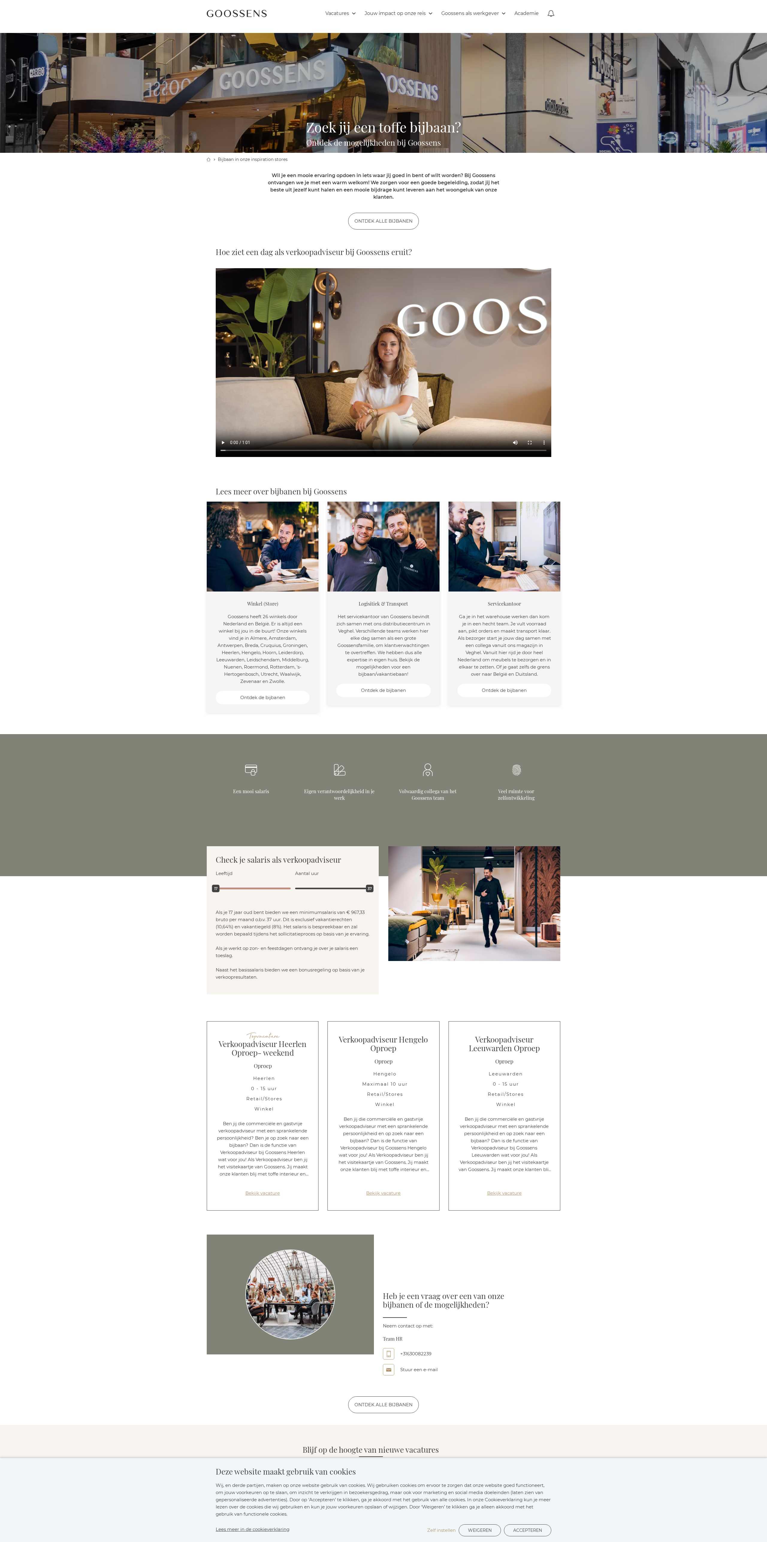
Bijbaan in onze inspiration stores (253, 159)
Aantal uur (307, 873)
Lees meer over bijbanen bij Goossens (281, 492)
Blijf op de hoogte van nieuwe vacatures (371, 1450)
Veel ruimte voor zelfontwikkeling (516, 794)
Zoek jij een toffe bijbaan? (383, 128)
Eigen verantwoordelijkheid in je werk (339, 794)
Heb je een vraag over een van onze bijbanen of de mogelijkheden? (443, 1300)
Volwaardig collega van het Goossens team (428, 794)
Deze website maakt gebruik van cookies (286, 1472)
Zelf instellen (441, 1530)
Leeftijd (224, 873)
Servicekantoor (504, 603)
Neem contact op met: (408, 1326)
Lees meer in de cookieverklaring (252, 1529)
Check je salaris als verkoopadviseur (278, 860)
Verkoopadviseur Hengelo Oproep (383, 1044)
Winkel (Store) (262, 603)
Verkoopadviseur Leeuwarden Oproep (504, 1044)
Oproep (263, 1066)
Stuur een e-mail (419, 1369)
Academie (526, 13)
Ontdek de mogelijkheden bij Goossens (373, 143)
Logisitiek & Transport (383, 603)
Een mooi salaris (251, 791)
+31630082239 (415, 1354)
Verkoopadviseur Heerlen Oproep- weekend (263, 1048)
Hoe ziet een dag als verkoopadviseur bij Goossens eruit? (314, 252)
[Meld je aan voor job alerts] (551, 13)
